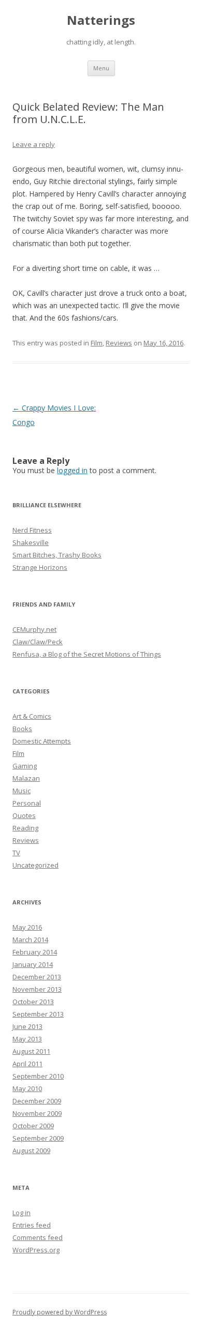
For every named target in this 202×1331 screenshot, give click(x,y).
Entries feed (31, 1225)
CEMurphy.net (34, 629)
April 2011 (27, 1063)
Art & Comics (31, 716)
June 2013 (27, 1026)
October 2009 (33, 1125)
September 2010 (38, 1076)
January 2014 (32, 964)
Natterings (101, 20)
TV (16, 852)
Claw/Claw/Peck (37, 641)
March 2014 (30, 939)
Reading (25, 828)
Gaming (24, 765)
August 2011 (31, 1051)
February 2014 (34, 952)
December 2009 (36, 1101)
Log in (21, 1212)
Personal (26, 803)
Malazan (26, 778)
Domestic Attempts (41, 741)
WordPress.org (36, 1249)
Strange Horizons (39, 567)
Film (97, 342)
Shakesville (30, 542)
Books (22, 728)
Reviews (119, 342)
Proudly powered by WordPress (59, 1312)
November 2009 (37, 1113)
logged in (72, 470)
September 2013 (38, 1014)
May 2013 (27, 1038)
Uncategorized (35, 865)
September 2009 (38, 1138)
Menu (101, 68)
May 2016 (27, 927)
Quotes (24, 815)
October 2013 (33, 1001)
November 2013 (37, 989)
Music (21, 790)
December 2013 (36, 976)
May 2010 (27, 1088)
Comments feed (37, 1237)
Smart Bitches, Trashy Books (57, 554)
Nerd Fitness (32, 530)
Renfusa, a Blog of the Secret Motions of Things (86, 654)
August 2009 (31, 1150)
